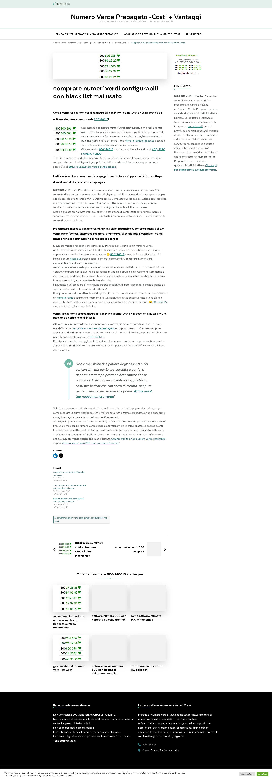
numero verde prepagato (139, 140)
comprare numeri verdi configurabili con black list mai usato (81, 520)
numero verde (65, 297)
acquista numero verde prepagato (94, 328)
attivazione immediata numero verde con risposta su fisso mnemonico (68, 622)
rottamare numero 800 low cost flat (146, 668)
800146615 (101, 119)
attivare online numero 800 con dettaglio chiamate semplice (107, 669)
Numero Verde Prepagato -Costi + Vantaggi (136, 17)
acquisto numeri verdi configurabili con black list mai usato (68, 500)
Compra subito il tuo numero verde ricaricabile (138, 439)
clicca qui (75, 258)
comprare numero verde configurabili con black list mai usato (69, 487)
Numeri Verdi (194, 34)
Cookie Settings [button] (246, 774)
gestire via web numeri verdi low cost (68, 668)
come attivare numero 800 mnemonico (145, 617)
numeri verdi (195, 126)
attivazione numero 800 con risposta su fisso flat (90, 443)
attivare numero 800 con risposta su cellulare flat (109, 617)
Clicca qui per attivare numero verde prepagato (87, 34)
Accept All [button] (262, 774)
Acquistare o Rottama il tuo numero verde (152, 34)
